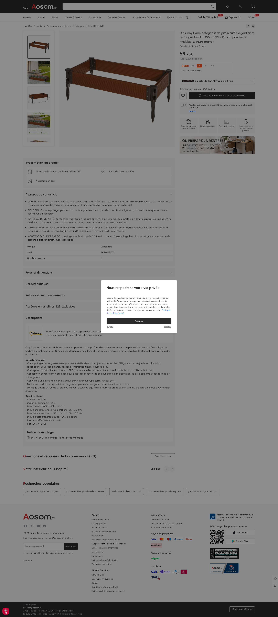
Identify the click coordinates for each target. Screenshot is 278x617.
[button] (5, 611)
